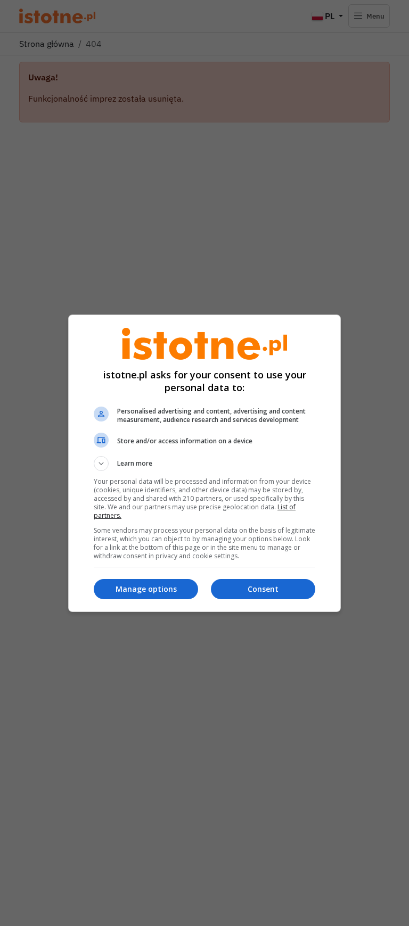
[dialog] (204, 463)
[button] (204, 463)
